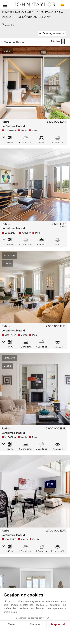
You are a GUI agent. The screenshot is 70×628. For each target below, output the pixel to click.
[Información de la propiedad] (3, 137)
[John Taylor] (35, 4)
